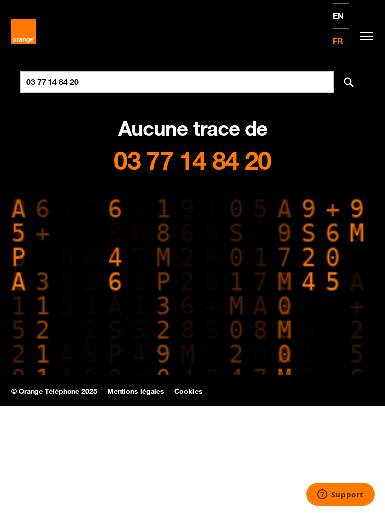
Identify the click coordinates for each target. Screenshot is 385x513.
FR (338, 41)
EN (338, 16)
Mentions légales (135, 391)
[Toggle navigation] (364, 36)
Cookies (188, 391)
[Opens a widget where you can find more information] (340, 495)
